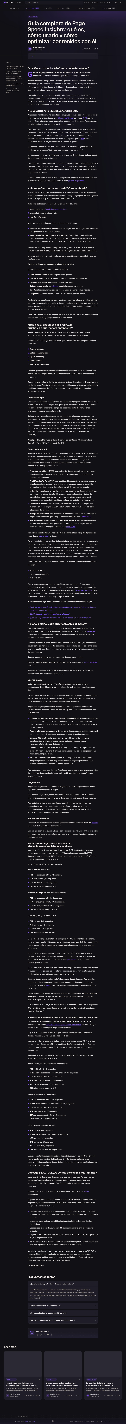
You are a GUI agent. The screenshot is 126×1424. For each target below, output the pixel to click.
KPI (82, 138)
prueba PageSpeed (76, 181)
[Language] (116, 2)
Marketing (33, 17)
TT (109, 1421)
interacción (70, 526)
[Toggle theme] (120, 2)
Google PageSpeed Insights (56, 209)
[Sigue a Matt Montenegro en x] (44, 1334)
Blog (71, 1421)
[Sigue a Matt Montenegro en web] (37, 1334)
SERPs (86, 1191)
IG (97, 1421)
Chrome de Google (65, 118)
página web (43, 536)
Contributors (79, 1421)
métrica (54, 286)
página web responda (83, 590)
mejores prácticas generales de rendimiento (63, 1024)
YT (105, 1421)
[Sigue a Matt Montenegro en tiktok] (51, 1334)
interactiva (86, 517)
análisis (95, 823)
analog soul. (25, 1421)
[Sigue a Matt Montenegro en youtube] (48, 1334)
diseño (48, 985)
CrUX (84, 118)
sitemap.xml (24, 1416)
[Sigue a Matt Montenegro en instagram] (40, 1334)
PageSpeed (91, 631)
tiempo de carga (90, 662)
